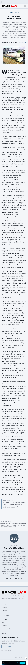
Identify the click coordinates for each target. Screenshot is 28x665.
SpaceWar (4, 605)
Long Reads (4, 613)
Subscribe (5, 1)
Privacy (15, 657)
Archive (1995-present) (8, 616)
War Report (4, 610)
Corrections (5, 630)
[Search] (21, 6)
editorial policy (14, 575)
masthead (13, 526)
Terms (20, 657)
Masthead (4, 625)
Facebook (10, 514)
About (3, 622)
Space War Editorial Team (10, 42)
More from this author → (14, 578)
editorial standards (4, 526)
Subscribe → (8, 647)
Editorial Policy (5, 628)
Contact (3, 633)
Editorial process (22, 42)
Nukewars (4, 607)
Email (15, 514)
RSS (10, 650)
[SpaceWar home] (9, 6)
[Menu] (25, 6)
